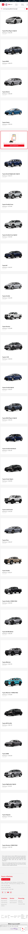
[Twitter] (5, 892)
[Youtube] (8, 892)
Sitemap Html (15, 916)
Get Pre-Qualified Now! (14, 145)
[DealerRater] (10, 892)
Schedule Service (13, 900)
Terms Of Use (9, 916)
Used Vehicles (4, 902)
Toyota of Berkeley (2, 916)
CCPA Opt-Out (27, 916)
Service (12, 898)
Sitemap (12, 916)
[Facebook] (2, 892)
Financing (21, 898)
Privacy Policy (6, 916)
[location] (24, 0)
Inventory (4, 898)
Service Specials (13, 902)
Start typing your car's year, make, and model (9, 926)
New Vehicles (4, 900)
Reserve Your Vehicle (4, 905)
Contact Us (6, 879)
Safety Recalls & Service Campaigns (23, 916)
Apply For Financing (20, 901)
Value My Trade (21, 904)
